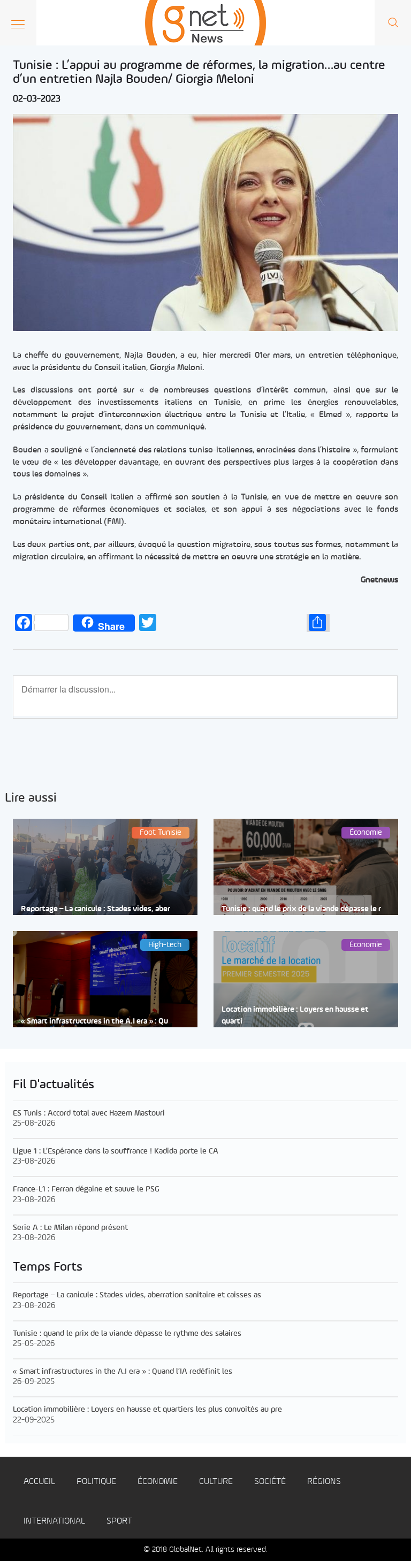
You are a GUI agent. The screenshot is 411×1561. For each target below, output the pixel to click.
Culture (216, 1481)
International (54, 1521)
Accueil (39, 1481)
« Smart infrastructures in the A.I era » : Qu (94, 1022)
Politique (96, 1481)
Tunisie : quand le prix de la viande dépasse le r (301, 909)
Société (270, 1481)
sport (119, 1521)
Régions (324, 1481)
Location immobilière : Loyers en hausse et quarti (295, 1015)
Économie (158, 1481)
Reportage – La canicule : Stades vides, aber (95, 909)
